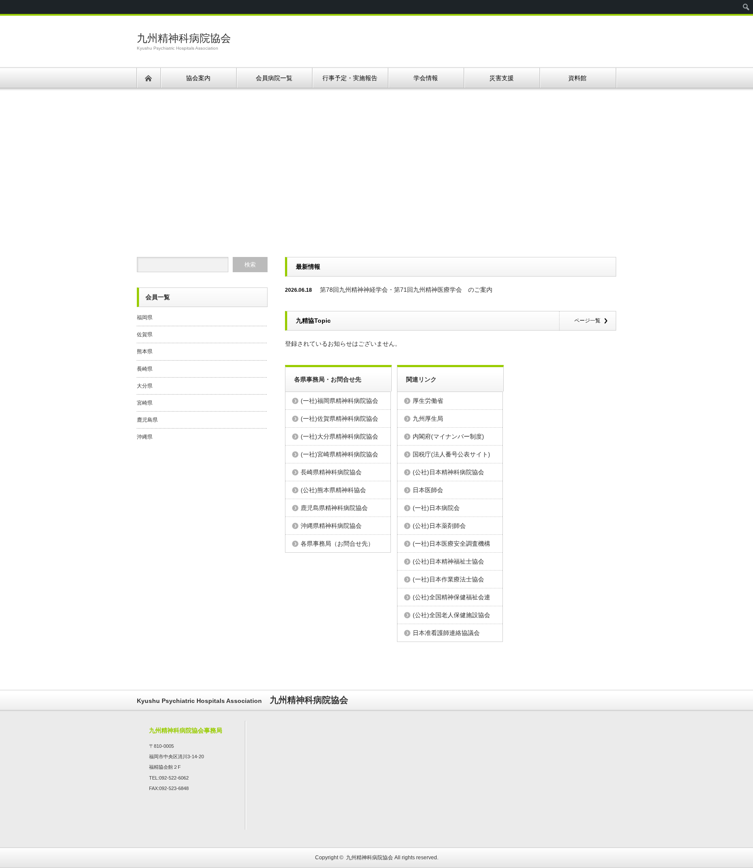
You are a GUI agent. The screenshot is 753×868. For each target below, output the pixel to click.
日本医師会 (428, 489)
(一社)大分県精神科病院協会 (339, 436)
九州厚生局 (428, 418)
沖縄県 (145, 437)
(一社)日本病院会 (436, 507)
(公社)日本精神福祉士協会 (448, 561)
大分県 (145, 386)
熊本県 (145, 351)
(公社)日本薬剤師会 (439, 525)
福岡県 (145, 317)
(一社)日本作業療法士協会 (448, 579)
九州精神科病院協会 (184, 38)
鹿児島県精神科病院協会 (334, 507)
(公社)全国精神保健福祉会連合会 (451, 600)
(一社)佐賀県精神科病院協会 (339, 418)
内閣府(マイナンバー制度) (448, 436)
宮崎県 (145, 403)
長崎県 (145, 369)
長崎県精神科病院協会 (331, 472)
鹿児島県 (147, 420)
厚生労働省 (428, 400)
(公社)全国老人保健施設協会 (451, 614)
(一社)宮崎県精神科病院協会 (339, 454)
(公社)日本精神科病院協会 (448, 472)
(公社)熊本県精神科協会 (333, 489)
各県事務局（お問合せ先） (337, 543)
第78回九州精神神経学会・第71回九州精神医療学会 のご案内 (406, 289)
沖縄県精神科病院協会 (331, 525)
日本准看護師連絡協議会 (446, 632)
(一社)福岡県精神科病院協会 (339, 400)
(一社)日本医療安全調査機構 (451, 543)
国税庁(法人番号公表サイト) (451, 454)
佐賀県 (145, 334)
